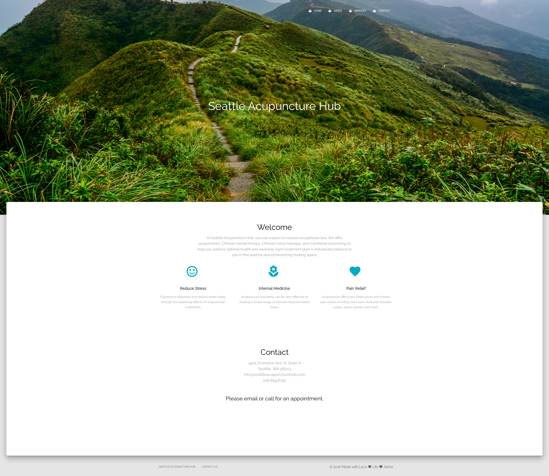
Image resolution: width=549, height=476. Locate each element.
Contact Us (209, 466)
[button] (315, 10)
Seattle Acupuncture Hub (177, 466)
